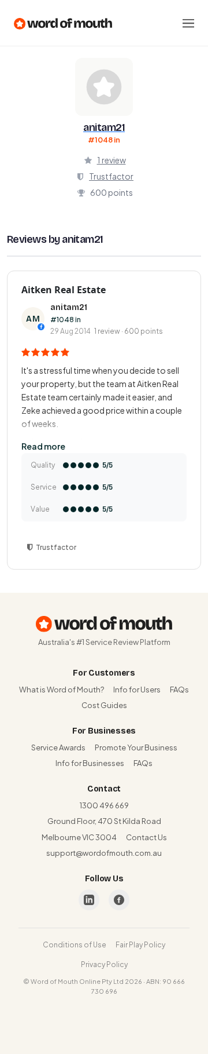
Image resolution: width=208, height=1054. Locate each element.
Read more (43, 446)
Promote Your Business (136, 747)
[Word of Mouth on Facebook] (119, 899)
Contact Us (146, 837)
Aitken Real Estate (63, 289)
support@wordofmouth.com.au (104, 853)
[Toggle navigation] (188, 23)
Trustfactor (111, 176)
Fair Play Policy (140, 944)
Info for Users (137, 689)
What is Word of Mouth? (61, 689)
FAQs (179, 689)
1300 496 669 (104, 805)
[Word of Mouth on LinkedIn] (89, 899)
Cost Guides (104, 705)
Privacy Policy (104, 964)
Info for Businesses (89, 763)
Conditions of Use (74, 944)
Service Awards (58, 747)
